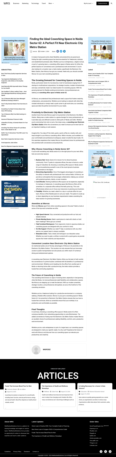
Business (16, 3)
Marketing (25, 3)
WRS (7, 3)
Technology (35, 3)
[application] (53, 3)
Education (84, 391)
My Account (87, 3)
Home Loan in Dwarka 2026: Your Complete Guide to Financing (50, 426)
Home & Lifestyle (12, 389)
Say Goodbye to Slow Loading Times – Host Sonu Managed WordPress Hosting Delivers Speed (14, 93)
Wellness (46, 391)
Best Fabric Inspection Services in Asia (12, 139)
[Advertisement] (58, 20)
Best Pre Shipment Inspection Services (12, 146)
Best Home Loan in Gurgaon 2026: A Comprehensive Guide (49, 429)
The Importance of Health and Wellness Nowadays (47, 436)
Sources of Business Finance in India (12, 119)
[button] (102, 3)
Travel (44, 3)
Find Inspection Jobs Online (9, 142)
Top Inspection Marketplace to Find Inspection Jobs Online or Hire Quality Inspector (12, 80)
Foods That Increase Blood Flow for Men (100, 89)
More (50, 3)
